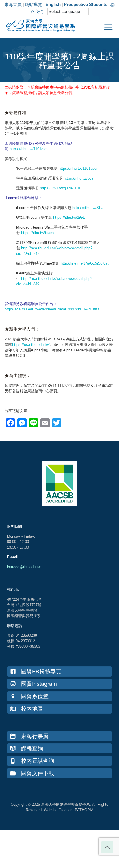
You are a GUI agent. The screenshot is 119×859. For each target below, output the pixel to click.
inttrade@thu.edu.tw (23, 567)
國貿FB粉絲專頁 (41, 671)
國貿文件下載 (37, 773)
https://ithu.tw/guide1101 (60, 188)
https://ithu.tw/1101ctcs (29, 149)
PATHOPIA (84, 810)
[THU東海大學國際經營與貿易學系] (37, 24)
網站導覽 (33, 4)
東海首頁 (13, 4)
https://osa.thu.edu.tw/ (31, 344)
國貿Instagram (39, 684)
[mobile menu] (108, 27)
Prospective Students (85, 4)
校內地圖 (32, 709)
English (53, 4)
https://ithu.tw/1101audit (78, 168)
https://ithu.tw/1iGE (69, 217)
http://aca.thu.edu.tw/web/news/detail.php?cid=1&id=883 (52, 309)
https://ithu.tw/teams (38, 233)
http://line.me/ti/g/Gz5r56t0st (85, 263)
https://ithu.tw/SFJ (87, 208)
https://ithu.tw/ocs (79, 178)
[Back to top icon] (107, 847)
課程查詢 (32, 748)
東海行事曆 (35, 736)
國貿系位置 (35, 696)
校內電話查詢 (37, 761)
